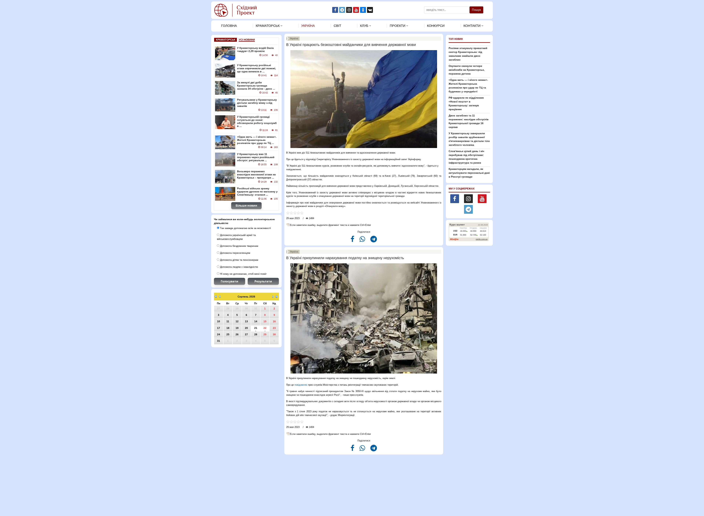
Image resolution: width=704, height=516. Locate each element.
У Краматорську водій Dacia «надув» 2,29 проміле (255, 49)
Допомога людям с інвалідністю (238, 266)
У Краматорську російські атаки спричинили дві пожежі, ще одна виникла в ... (256, 68)
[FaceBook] (352, 240)
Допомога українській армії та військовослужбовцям (236, 237)
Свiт (337, 26)
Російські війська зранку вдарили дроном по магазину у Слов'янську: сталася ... (257, 191)
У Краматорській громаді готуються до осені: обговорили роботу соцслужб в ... (257, 121)
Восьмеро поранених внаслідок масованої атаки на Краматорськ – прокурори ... (256, 174)
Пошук (476, 9)
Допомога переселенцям (234, 252)
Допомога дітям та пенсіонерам (238, 259)
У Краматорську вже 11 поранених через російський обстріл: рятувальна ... (255, 157)
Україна (308, 26)
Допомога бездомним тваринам (238, 245)
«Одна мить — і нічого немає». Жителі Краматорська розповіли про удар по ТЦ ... (256, 140)
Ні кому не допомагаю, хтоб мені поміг (243, 273)
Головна (229, 26)
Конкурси (436, 26)
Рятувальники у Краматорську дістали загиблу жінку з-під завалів (257, 102)
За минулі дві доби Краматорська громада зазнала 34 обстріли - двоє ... (256, 85)
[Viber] (362, 240)
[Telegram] (373, 240)
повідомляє (300, 384)
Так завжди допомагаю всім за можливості (245, 228)
